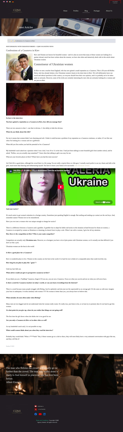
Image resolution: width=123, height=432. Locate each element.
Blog (86, 11)
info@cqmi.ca (40, 406)
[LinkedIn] (44, 414)
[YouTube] (40, 414)
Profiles (75, 11)
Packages (97, 11)
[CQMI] (17, 11)
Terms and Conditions (42, 420)
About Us (109, 11)
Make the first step (13, 392)
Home (65, 11)
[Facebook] (35, 414)
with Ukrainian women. (82, 165)
